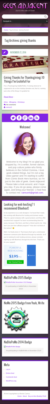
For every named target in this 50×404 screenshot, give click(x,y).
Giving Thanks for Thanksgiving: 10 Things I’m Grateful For (24, 79)
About (25, 396)
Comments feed (11, 377)
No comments (11, 105)
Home (6, 30)
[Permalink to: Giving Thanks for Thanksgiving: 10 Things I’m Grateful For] (25, 65)
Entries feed (10, 373)
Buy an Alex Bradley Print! (37, 396)
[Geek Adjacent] (25, 5)
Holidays (21, 102)
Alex (6, 102)
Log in (8, 369)
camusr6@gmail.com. (32, 192)
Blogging (13, 102)
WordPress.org (11, 381)
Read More (8, 97)
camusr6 (9, 107)
